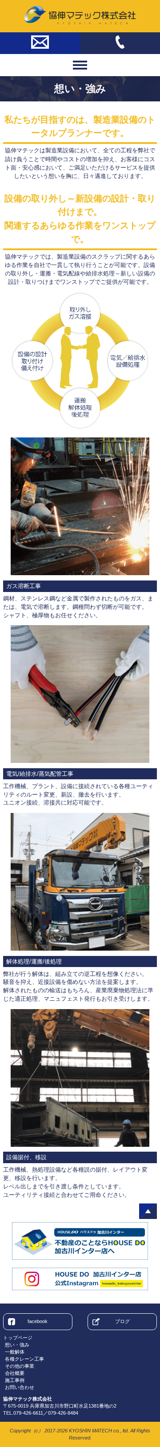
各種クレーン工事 (24, 1359)
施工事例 (14, 1380)
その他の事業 (19, 1366)
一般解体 (14, 1351)
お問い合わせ (19, 1387)
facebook (38, 1321)
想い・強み (17, 1344)
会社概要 (14, 1373)
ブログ (122, 1321)
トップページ (17, 1337)
